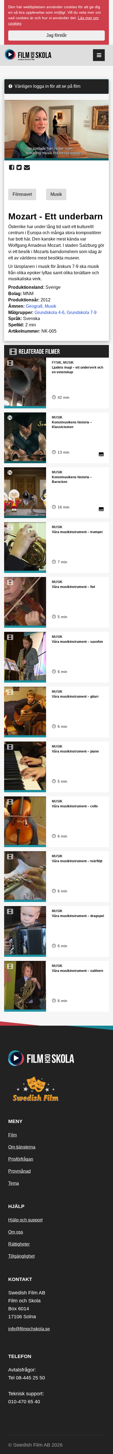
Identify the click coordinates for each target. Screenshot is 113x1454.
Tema (13, 1183)
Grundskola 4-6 (49, 312)
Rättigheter (19, 1244)
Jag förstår (56, 35)
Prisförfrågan (20, 1159)
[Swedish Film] (56, 1089)
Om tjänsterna (21, 1147)
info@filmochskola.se (29, 1328)
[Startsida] (28, 55)
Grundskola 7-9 (82, 312)
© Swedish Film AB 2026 (35, 1445)
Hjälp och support (25, 1220)
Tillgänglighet (21, 1256)
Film (12, 1135)
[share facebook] (12, 168)
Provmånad (19, 1171)
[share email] (26, 168)
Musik (50, 306)
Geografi (34, 306)
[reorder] (99, 55)
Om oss (15, 1232)
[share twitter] (19, 168)
